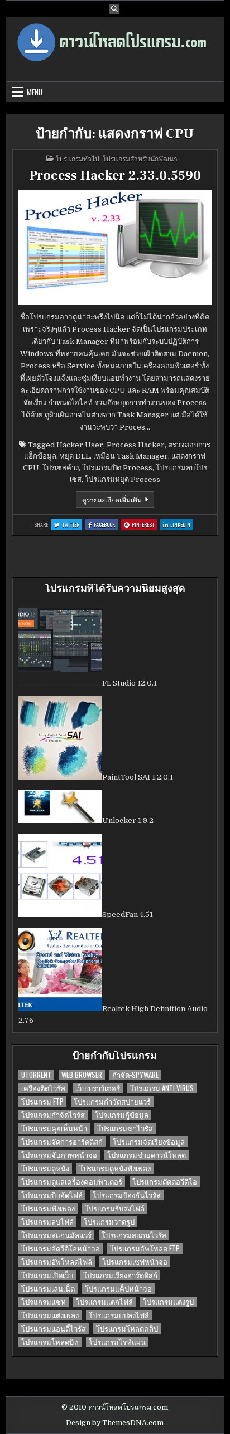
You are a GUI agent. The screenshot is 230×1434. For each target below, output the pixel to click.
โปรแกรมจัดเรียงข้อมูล (149, 1141)
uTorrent (36, 1075)
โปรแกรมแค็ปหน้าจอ (118, 1288)
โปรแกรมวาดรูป (109, 1221)
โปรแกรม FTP (42, 1101)
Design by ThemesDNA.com (115, 1423)
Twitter (72, 525)
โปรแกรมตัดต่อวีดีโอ (164, 1181)
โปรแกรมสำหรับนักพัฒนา (140, 158)
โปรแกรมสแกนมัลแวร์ (56, 1235)
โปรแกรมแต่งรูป (168, 1302)
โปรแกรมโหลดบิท (50, 1342)
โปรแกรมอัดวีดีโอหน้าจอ (60, 1248)
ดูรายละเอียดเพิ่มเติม (118, 501)
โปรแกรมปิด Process (117, 468)
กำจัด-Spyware (135, 1075)
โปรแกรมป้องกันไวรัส (127, 1195)
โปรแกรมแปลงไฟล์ (119, 1315)
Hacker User (79, 445)
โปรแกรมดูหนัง (45, 1168)
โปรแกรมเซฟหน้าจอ (134, 1261)
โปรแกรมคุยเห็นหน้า (54, 1128)
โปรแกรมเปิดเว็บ (47, 1275)
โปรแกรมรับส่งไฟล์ (115, 1208)
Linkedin (181, 525)
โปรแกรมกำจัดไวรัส (53, 1115)
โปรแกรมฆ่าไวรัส (125, 1128)
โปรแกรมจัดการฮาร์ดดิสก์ (62, 1141)
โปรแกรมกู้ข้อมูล (121, 1115)
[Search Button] (114, 9)
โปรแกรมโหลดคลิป (127, 1328)
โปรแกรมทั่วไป (77, 158)
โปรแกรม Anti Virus (162, 1088)
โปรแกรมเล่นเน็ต (48, 1288)
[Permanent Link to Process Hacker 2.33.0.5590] (114, 247)
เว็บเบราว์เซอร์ (97, 1088)
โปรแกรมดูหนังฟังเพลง (115, 1168)
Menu (34, 91)
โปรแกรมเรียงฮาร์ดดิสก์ (120, 1275)
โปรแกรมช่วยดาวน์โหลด (146, 1155)
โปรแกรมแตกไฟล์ (104, 1302)
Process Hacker (136, 445)
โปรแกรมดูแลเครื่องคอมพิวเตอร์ (71, 1181)
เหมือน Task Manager (130, 456)
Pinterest (144, 525)
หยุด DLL (75, 456)
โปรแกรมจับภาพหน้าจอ (59, 1155)
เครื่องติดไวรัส (43, 1088)
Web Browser (81, 1075)
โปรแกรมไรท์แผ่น (117, 1342)
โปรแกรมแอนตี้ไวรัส (53, 1328)
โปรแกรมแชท (43, 1302)
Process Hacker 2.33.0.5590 (115, 175)
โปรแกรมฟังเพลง (48, 1208)
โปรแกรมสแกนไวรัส (134, 1235)
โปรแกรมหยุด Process (122, 479)
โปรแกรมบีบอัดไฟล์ (52, 1195)
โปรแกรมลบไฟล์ (47, 1221)
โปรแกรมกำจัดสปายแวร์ (112, 1101)
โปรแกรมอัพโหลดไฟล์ (56, 1261)
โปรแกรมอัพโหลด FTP (145, 1248)
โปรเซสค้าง (60, 468)
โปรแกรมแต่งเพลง (50, 1315)
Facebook (106, 525)
